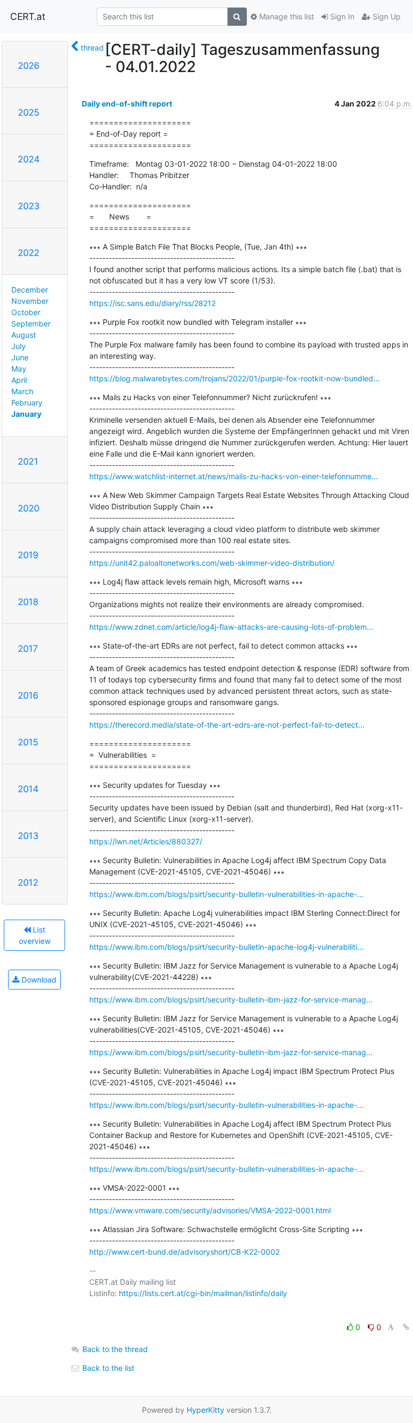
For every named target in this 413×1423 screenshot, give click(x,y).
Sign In (341, 16)
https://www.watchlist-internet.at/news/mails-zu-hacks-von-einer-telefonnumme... (233, 476)
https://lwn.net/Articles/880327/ (145, 841)
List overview (35, 935)
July (18, 346)
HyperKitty (205, 1409)
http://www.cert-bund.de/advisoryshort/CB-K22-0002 (184, 1251)
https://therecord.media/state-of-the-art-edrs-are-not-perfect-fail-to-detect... (227, 724)
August (23, 334)
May (18, 368)
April (19, 380)
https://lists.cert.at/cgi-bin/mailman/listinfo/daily (203, 1293)
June (20, 357)
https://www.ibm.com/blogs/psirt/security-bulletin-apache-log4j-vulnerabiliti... (226, 946)
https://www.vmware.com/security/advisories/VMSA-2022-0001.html (210, 1210)
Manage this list (285, 16)
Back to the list (107, 1367)
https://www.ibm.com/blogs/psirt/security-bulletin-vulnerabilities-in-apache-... (226, 894)
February (26, 402)
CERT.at (27, 16)
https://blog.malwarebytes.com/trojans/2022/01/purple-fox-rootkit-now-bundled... (234, 378)
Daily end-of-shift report (127, 103)
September (31, 323)
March (22, 391)
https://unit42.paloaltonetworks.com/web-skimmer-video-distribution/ (211, 562)
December (29, 289)
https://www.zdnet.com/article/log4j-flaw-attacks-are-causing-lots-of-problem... (231, 626)
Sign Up (386, 16)
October (25, 312)
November (29, 300)
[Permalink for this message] (406, 1327)
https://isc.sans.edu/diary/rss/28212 (152, 303)
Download (37, 979)
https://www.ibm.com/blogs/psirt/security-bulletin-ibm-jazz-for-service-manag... (231, 999)
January (26, 413)
